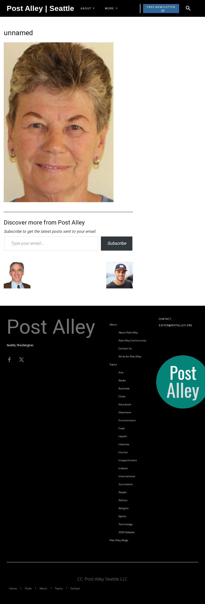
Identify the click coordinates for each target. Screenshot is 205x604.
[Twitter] (21, 359)
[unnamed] (58, 200)
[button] (188, 8)
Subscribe (116, 243)
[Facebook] (9, 359)
